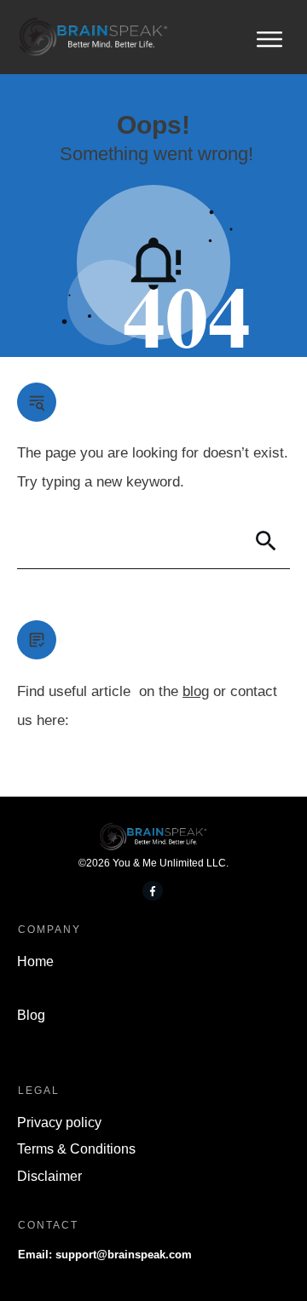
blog (195, 691)
